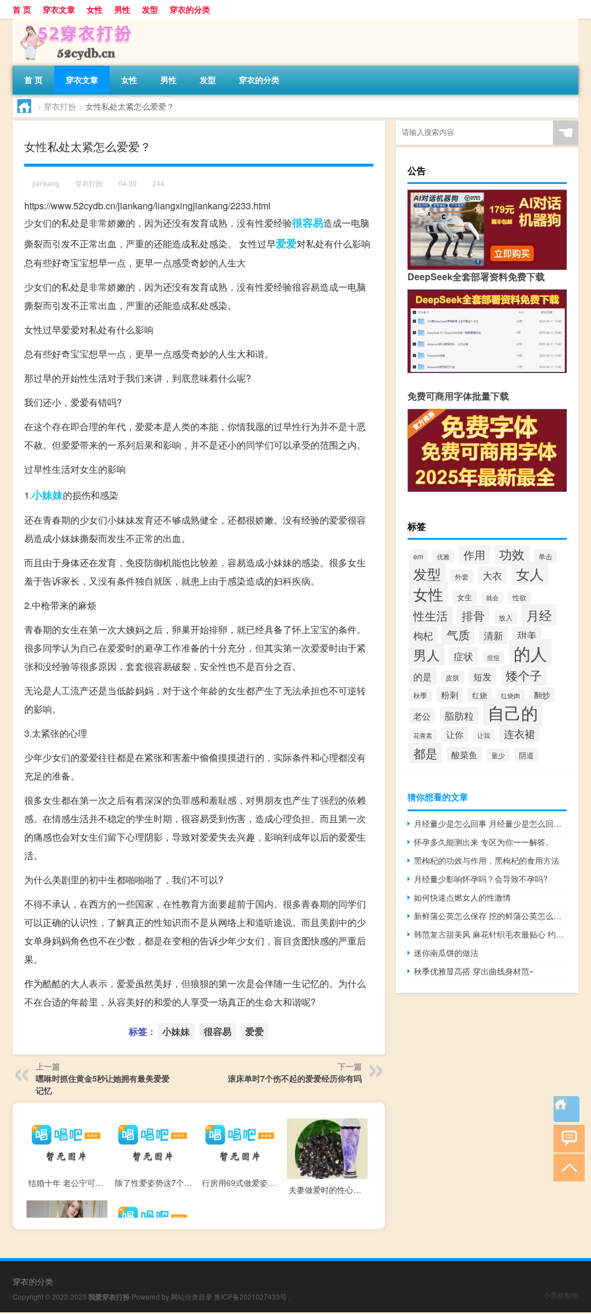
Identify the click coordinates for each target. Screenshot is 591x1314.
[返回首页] (566, 1109)
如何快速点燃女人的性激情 (462, 897)
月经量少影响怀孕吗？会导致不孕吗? (481, 878)
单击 (545, 556)
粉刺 (449, 694)
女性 (95, 9)
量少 (498, 755)
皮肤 (452, 677)
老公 (422, 716)
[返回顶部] (566, 1167)
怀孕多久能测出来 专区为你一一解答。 (483, 842)
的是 (422, 676)
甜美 (527, 635)
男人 (426, 654)
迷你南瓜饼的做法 (446, 952)
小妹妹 (47, 494)
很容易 (307, 222)
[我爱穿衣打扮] (73, 22)
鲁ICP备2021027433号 (250, 1296)
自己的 (513, 712)
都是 (425, 753)
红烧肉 (510, 695)
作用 (474, 554)
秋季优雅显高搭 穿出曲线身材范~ (474, 971)
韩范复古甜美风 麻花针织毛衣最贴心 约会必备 (490, 934)
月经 (539, 615)
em (418, 556)
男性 (122, 9)
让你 (454, 734)
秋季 (420, 695)
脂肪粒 (459, 715)
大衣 (492, 575)
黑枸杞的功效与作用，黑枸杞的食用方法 (486, 860)
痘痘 (493, 657)
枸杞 (423, 635)
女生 (464, 597)
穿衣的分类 (190, 9)
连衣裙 (519, 733)
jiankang (45, 183)
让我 (483, 735)
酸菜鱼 (464, 754)
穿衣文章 (59, 9)
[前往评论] (566, 1138)
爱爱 (286, 243)
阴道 (526, 755)
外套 (462, 576)
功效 (512, 554)
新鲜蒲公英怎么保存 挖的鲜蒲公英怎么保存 (490, 915)
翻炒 (542, 695)
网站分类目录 (191, 1296)
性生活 (430, 615)
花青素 (422, 735)
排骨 (473, 615)
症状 (463, 656)
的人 (530, 653)
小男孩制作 (561, 1295)
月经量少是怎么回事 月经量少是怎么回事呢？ (490, 823)
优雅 (443, 556)
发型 (150, 9)
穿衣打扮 (60, 106)
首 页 (22, 9)
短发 (482, 676)
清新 (493, 635)
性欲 (519, 597)
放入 (506, 617)
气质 (458, 634)
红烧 (479, 695)
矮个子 (524, 675)
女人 (530, 573)
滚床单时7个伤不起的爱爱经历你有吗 (295, 1078)
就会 (492, 597)
